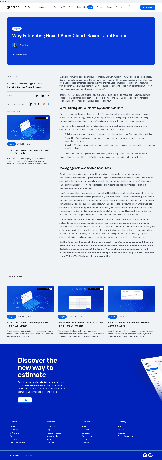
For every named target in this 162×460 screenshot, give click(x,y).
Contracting (15, 436)
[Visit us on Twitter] (48, 95)
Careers (100, 7)
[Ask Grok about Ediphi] (39, 104)
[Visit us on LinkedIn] (42, 95)
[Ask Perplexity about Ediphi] (34, 104)
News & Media (52, 436)
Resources (50, 426)
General (85, 430)
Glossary (85, 443)
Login (134, 7)
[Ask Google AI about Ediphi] (48, 104)
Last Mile (13, 439)
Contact (119, 7)
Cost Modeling (16, 426)
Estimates (86, 433)
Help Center (51, 443)
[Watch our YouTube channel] (150, 455)
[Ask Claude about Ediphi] (43, 104)
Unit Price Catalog (17, 443)
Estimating (14, 430)
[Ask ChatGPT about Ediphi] (30, 104)
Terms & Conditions (126, 436)
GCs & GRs (14, 433)
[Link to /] (13, 7)
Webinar (49, 439)
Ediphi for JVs (59, 7)
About (109, 7)
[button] (30, 7)
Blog (48, 430)
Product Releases (53, 433)
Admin (84, 426)
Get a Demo (147, 7)
